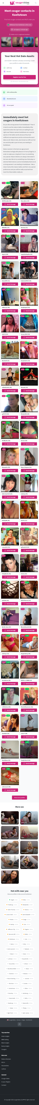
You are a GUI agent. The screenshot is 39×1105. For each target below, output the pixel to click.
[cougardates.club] (19, 3)
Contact (3, 1085)
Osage (23, 1020)
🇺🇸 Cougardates (11, 1020)
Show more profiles (19, 797)
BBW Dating (5, 1039)
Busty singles (5, 1046)
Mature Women (6, 1059)
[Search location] (36, 3)
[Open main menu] (3, 3)
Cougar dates (5, 1078)
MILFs (3, 1062)
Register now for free (19, 77)
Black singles (5, 1043)
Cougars (4, 1049)
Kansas (18, 1020)
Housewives (5, 1065)
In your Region (5, 1082)
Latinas (3, 1069)
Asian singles (5, 1036)
